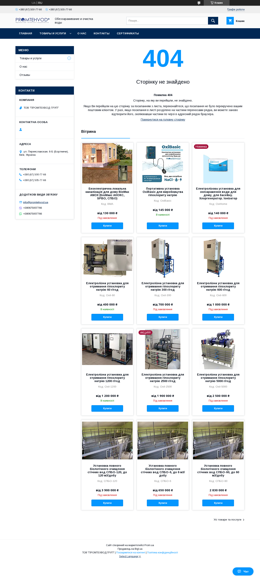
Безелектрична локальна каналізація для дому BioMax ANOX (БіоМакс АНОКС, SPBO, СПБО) (107, 193)
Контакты (101, 33)
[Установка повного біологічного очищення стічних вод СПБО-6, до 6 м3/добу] (163, 440)
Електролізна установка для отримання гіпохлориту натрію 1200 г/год (107, 378)
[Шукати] (213, 21)
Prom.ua (149, 545)
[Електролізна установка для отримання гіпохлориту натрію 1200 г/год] (107, 349)
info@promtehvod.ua (35, 202)
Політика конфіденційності (162, 552)
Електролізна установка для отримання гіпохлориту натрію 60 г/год (107, 286)
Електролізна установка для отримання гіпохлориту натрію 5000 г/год (218, 378)
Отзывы (25, 75)
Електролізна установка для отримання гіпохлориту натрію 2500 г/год (163, 378)
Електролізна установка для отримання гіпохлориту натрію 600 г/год (218, 286)
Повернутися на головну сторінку (163, 119)
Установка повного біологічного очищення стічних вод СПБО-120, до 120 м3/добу (107, 470)
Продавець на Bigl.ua (130, 548)
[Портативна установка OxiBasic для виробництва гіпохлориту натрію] (163, 163)
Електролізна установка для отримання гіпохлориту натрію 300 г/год (163, 286)
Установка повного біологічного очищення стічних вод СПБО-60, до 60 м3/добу (218, 470)
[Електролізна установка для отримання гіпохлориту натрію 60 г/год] (107, 257)
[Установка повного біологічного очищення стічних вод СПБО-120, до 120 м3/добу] (107, 440)
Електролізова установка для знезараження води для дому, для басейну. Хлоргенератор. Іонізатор (218, 193)
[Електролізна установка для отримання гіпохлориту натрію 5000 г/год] (218, 349)
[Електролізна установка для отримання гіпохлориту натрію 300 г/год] (163, 257)
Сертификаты (128, 33)
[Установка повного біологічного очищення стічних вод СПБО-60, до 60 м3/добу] (218, 440)
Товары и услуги (52, 33)
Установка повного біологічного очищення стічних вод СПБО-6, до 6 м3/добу (163, 470)
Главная (25, 33)
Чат (246, 571)
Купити (107, 225)
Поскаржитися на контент (130, 552)
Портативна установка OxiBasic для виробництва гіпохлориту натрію (163, 192)
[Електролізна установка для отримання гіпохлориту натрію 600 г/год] (218, 257)
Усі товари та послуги (227, 519)
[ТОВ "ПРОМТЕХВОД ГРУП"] (32, 22)
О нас (81, 33)
